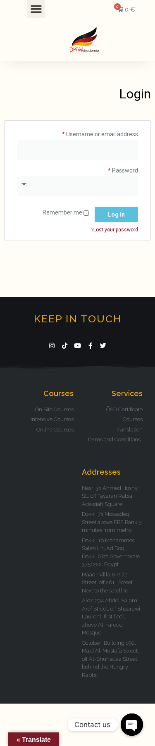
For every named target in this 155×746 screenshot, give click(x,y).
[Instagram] (52, 346)
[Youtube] (77, 346)
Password (123, 170)
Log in (116, 214)
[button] (36, 9)
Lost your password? (114, 230)
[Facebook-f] (90, 346)
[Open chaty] (132, 724)
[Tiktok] (65, 346)
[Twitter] (103, 346)
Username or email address (100, 134)
